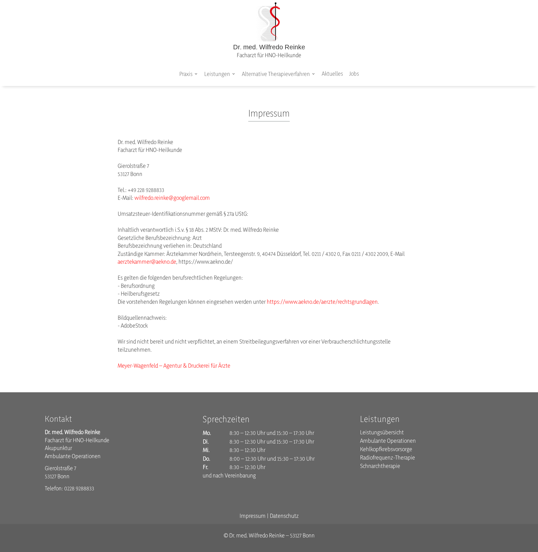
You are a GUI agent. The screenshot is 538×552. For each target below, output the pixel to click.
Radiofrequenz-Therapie (387, 458)
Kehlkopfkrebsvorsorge (386, 450)
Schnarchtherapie (380, 466)
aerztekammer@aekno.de (147, 261)
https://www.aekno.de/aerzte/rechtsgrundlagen (322, 301)
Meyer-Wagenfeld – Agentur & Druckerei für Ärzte (174, 365)
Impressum (253, 515)
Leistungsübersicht (382, 433)
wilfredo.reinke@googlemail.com (172, 197)
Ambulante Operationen (388, 441)
